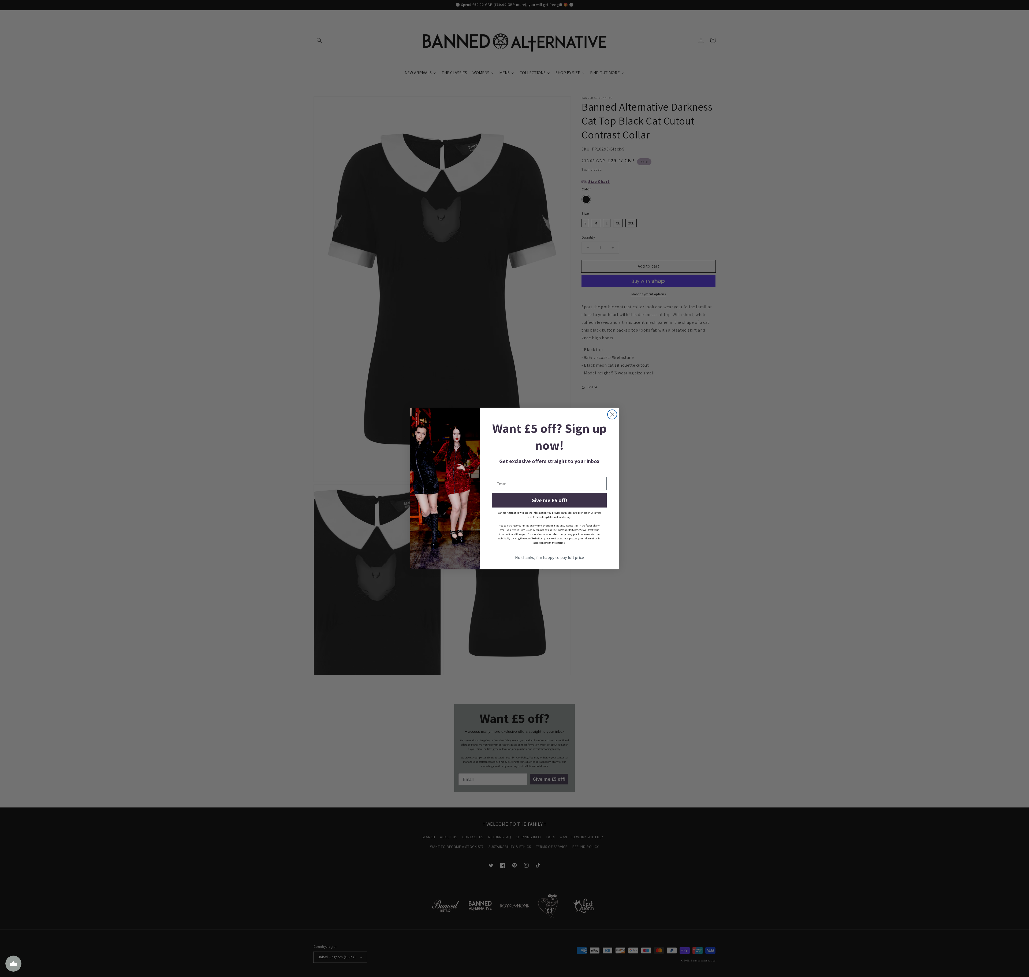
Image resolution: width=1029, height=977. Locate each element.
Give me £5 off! (549, 500)
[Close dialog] (612, 414)
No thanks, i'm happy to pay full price (549, 557)
